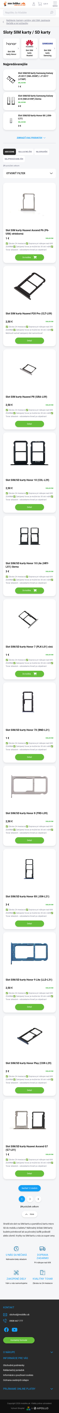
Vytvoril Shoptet (17, 1408)
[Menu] (55, 4)
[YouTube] (14, 1329)
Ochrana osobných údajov (16, 1380)
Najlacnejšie (25, 152)
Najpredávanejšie (14, 159)
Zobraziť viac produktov (29, 138)
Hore (32, 1214)
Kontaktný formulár (19, 1340)
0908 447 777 (16, 1321)
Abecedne (9, 152)
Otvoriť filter (15, 173)
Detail (29, 341)
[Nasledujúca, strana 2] (30, 1199)
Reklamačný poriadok (13, 1370)
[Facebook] (6, 1329)
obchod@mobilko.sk (19, 1314)
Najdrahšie (42, 152)
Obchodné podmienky (13, 1365)
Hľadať (52, 12)
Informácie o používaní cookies (18, 1375)
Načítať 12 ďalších (29, 1188)
